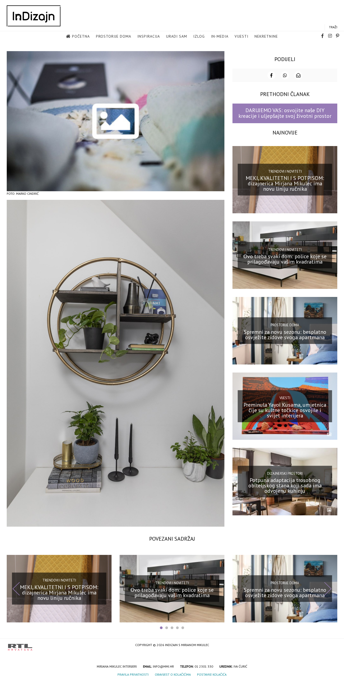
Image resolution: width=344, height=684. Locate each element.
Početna (81, 36)
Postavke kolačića (212, 674)
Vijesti (241, 36)
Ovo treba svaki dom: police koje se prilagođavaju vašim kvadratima (285, 259)
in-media (219, 36)
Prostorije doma (113, 36)
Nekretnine (266, 36)
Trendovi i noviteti (285, 171)
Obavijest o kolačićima (173, 674)
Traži (333, 27)
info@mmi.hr (163, 666)
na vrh (330, 645)
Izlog (199, 36)
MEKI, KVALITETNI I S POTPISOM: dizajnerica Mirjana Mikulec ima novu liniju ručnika (285, 183)
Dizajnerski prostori (285, 473)
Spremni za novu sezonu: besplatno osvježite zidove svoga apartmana (285, 334)
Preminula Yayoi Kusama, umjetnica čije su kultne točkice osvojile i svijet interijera (284, 410)
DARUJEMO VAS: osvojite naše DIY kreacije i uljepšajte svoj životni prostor (284, 113)
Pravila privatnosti (133, 674)
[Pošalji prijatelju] (298, 75)
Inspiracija (148, 36)
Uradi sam (176, 36)
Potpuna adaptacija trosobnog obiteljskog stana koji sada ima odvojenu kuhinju (285, 485)
